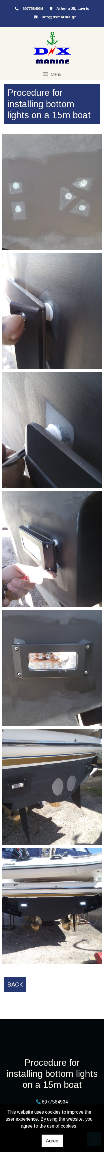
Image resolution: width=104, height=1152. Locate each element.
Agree (52, 1140)
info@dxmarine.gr (59, 17)
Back (15, 984)
